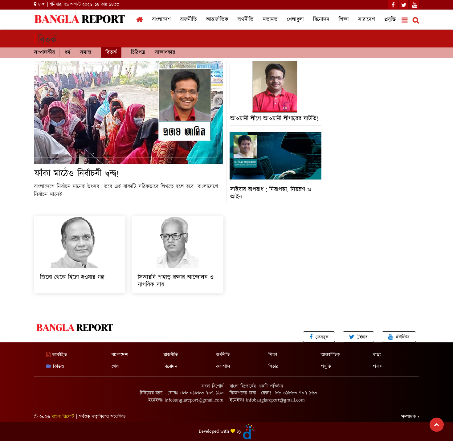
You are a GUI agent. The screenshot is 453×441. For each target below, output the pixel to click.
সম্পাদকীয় (44, 53)
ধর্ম (67, 53)
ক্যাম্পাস (223, 366)
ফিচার (273, 366)
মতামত (270, 20)
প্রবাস (377, 366)
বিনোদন (321, 20)
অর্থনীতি (246, 20)
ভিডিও (57, 366)
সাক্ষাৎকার (165, 53)
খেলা (116, 366)
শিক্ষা (344, 20)
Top (437, 425)
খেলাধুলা (295, 20)
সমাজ (85, 53)
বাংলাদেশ (161, 20)
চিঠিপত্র (138, 53)
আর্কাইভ (59, 354)
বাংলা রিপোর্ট (63, 416)
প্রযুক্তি (390, 20)
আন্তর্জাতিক (217, 20)
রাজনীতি (188, 20)
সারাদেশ (366, 20)
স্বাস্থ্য (377, 354)
